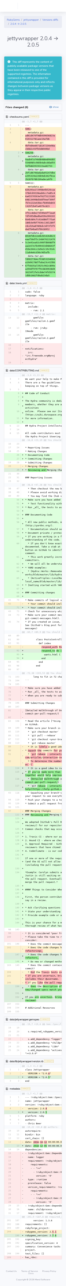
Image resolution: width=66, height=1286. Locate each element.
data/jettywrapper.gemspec (24, 1019)
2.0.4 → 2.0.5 (18, 24)
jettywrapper (31, 20)
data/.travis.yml (18, 283)
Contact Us (11, 1271)
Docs (31, 1273)
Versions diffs (50, 20)
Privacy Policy (49, 1271)
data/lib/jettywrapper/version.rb (26, 1061)
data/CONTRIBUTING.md (24, 370)
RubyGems (13, 20)
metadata (15, 1088)
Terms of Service (29, 1271)
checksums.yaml (19, 116)
